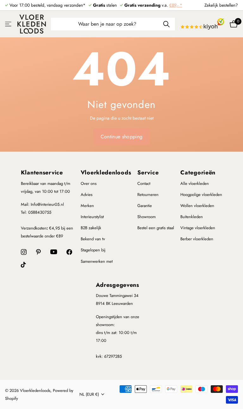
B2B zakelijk (91, 228)
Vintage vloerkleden (197, 228)
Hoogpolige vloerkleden (201, 195)
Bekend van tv (93, 239)
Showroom (146, 217)
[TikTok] (23, 264)
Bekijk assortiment (8, 24)
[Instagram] (24, 252)
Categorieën (197, 172)
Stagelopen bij (93, 250)
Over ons (89, 183)
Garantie (144, 206)
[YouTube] (53, 251)
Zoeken (166, 24)
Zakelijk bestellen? (221, 5)
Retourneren (148, 195)
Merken (87, 206)
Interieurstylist (92, 217)
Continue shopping (121, 136)
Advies (86, 195)
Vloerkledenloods (106, 172)
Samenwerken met (97, 261)
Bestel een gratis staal (155, 228)
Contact (143, 183)
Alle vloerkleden (194, 183)
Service (148, 172)
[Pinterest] (38, 252)
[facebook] (69, 252)
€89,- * (175, 5)
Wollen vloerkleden (197, 206)
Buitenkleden (191, 217)
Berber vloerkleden (196, 239)
